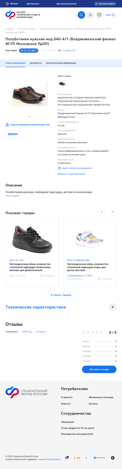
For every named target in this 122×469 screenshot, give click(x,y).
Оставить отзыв (99, 369)
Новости (65, 403)
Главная (10, 28)
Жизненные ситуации (101, 397)
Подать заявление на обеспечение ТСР (29, 125)
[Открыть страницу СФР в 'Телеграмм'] (86, 457)
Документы (36, 63)
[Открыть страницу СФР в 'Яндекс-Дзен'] (112, 458)
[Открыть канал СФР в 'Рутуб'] (67, 457)
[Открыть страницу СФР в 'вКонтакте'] (99, 457)
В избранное (18, 275)
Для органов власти (66, 4)
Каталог (93, 403)
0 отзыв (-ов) (69, 50)
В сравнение (48, 275)
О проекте (66, 397)
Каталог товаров (26, 28)
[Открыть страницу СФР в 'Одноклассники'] (76, 457)
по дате (25, 331)
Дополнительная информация (61, 63)
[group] (29, 94)
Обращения (67, 422)
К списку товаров (61, 295)
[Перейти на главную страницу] (23, 15)
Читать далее (12, 196)
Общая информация (15, 63)
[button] (29, 116)
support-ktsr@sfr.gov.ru (50, 459)
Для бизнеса (33, 4)
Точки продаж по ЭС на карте (77, 428)
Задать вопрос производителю (77, 168)
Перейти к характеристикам (71, 174)
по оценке (41, 331)
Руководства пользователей (77, 434)
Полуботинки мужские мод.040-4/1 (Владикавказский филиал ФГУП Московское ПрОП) (61, 41)
